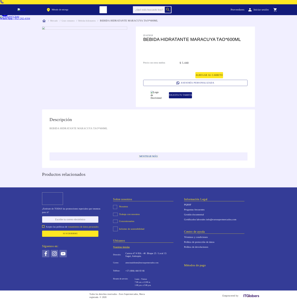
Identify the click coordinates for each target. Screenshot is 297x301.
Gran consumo (68, 21)
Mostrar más (148, 156)
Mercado (54, 21)
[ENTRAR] (258, 9)
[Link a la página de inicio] (43, 21)
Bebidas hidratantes (87, 21)
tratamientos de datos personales (83, 227)
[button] (57, 9)
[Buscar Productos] (168, 10)
